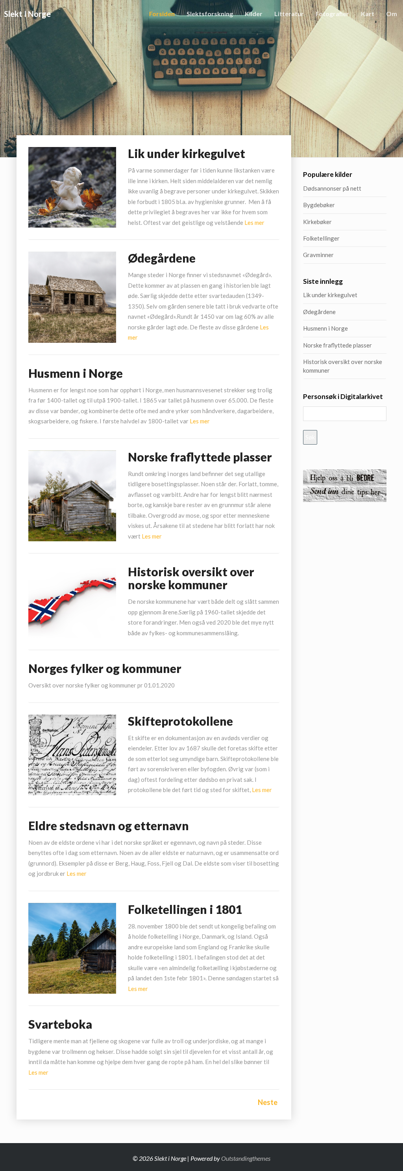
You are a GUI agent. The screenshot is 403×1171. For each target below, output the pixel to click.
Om (391, 13)
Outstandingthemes (245, 1158)
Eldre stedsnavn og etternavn (108, 825)
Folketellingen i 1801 (185, 909)
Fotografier (332, 13)
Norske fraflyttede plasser (200, 457)
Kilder (254, 13)
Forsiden (162, 13)
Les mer (254, 222)
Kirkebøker (317, 221)
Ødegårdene (162, 258)
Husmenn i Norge (113, 373)
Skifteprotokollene (180, 721)
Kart (367, 13)
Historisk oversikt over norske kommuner (191, 578)
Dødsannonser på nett (332, 188)
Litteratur (289, 13)
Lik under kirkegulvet (186, 153)
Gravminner (318, 254)
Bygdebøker (319, 204)
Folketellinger (321, 238)
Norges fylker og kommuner (104, 668)
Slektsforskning (210, 13)
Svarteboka (60, 1024)
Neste (267, 1102)
